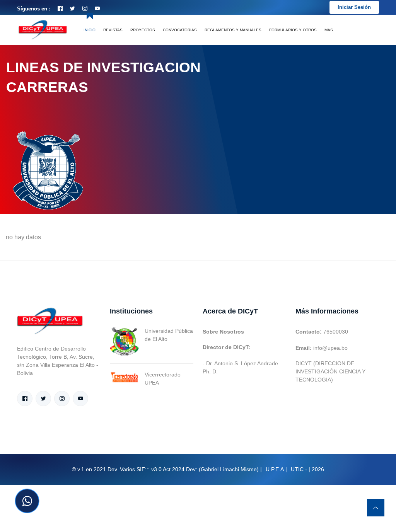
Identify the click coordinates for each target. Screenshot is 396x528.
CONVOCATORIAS (180, 30)
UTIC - (299, 469)
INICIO (90, 30)
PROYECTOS (142, 30)
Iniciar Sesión (354, 7)
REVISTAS (113, 30)
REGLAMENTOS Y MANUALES (233, 30)
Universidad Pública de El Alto (169, 335)
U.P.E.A (275, 469)
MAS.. (329, 30)
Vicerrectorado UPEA (163, 378)
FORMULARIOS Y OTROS (293, 30)
